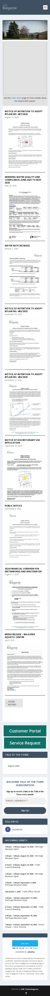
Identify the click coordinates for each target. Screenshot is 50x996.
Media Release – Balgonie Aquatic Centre (20, 636)
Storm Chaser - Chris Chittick (24, 925)
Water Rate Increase (17, 245)
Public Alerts (16, 98)
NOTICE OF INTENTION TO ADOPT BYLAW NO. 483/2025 (24, 376)
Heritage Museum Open (16, 885)
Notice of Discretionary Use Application (22, 441)
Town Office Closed (31, 891)
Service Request (25, 743)
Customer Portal (25, 731)
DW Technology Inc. (30, 989)
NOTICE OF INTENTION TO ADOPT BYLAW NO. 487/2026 (24, 113)
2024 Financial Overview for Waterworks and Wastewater (23, 570)
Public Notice (13, 505)
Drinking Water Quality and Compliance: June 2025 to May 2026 (23, 180)
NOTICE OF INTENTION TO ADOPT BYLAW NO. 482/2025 (24, 310)
